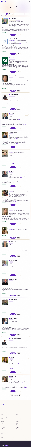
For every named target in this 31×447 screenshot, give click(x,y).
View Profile (12, 31)
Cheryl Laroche (13, 318)
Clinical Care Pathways (4, 417)
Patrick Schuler (13, 18)
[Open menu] (29, 2)
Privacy (2, 434)
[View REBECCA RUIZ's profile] (5, 244)
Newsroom (17, 424)
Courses (2, 424)
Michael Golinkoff (14, 260)
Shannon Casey (13, 376)
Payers (17, 414)
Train (1, 411)
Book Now (18, 34)
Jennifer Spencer (14, 279)
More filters (27, 13)
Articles (2, 423)
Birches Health (13, 38)
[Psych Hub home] (3, 2)
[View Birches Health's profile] (5, 41)
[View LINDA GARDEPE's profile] (5, 153)
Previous (11, 395)
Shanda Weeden (14, 299)
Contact (17, 427)
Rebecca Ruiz (13, 241)
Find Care (2, 428)
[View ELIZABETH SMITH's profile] (5, 211)
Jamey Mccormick (14, 132)
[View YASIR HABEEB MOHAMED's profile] (5, 341)
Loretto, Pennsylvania (17, 21)
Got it (6, 445)
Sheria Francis (13, 227)
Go (6, 13)
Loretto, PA (4, 32)
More (20, 26)
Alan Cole (12, 171)
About (17, 423)
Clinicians (17, 411)
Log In (17, 428)
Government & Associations (20, 417)
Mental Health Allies (19, 415)
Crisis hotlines (3, 427)
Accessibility (2, 440)
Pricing (2, 418)
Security (2, 433)
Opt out (3, 445)
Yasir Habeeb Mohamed (15, 338)
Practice (2, 413)
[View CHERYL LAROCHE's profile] (5, 321)
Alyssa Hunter (13, 75)
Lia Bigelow (13, 357)
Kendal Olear (13, 113)
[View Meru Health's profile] (5, 60)
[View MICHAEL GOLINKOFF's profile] (5, 263)
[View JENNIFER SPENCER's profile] (5, 282)
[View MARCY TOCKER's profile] (5, 193)
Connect (2, 415)
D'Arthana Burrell (14, 94)
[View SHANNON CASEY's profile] (5, 379)
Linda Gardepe (13, 151)
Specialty (10, 13)
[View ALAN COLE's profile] (5, 174)
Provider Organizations (19, 413)
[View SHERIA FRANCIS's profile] (5, 230)
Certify (2, 414)
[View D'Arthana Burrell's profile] (5, 97)
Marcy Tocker (13, 190)
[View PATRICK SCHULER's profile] (5, 21)
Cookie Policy (3, 436)
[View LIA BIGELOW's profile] (5, 360)
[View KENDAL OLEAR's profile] (5, 116)
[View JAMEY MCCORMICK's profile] (5, 135)
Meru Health (13, 57)
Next (20, 395)
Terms (2, 437)
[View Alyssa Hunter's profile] (5, 78)
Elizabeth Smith (13, 209)
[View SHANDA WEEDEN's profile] (5, 302)
